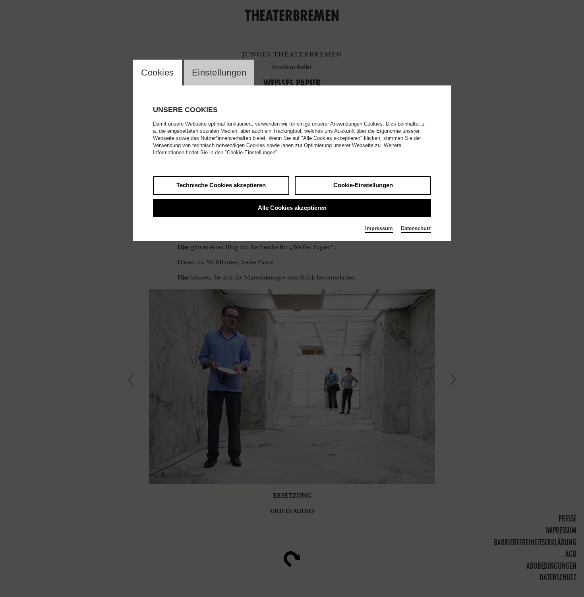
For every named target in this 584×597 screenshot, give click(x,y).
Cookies (157, 73)
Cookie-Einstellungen (363, 185)
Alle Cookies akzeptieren (292, 207)
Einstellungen (219, 73)
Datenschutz (416, 228)
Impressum (379, 228)
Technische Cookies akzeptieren (221, 185)
